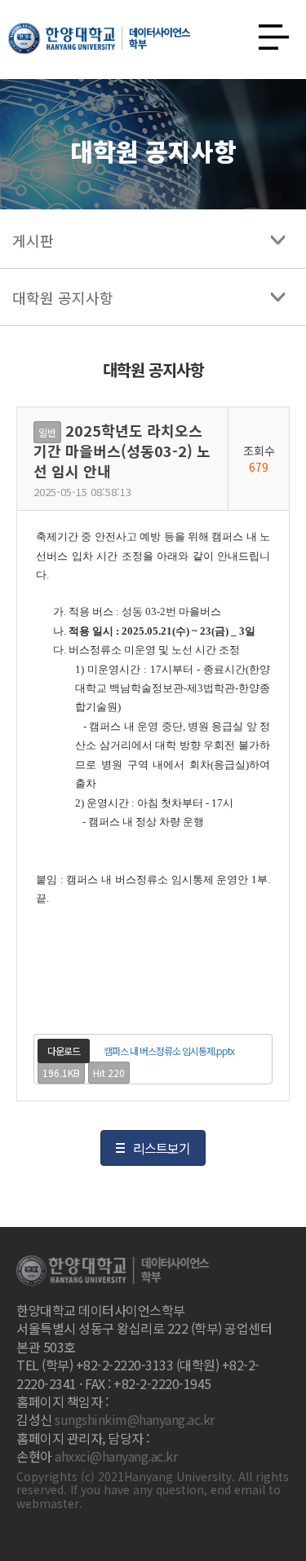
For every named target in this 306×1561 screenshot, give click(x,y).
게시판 (33, 240)
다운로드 (63, 1051)
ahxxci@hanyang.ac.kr (116, 1456)
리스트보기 (161, 1148)
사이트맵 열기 (268, 33)
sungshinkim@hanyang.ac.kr (135, 1419)
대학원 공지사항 (62, 297)
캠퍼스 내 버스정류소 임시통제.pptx (169, 1051)
